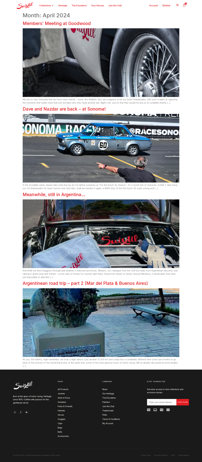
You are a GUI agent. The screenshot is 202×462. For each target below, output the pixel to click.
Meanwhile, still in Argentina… (54, 194)
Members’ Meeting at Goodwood (57, 23)
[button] (177, 5)
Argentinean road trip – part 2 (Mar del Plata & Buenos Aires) (85, 283)
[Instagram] (15, 412)
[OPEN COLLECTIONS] (53, 5)
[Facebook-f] (20, 412)
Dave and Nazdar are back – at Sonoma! (64, 109)
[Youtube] (26, 412)
